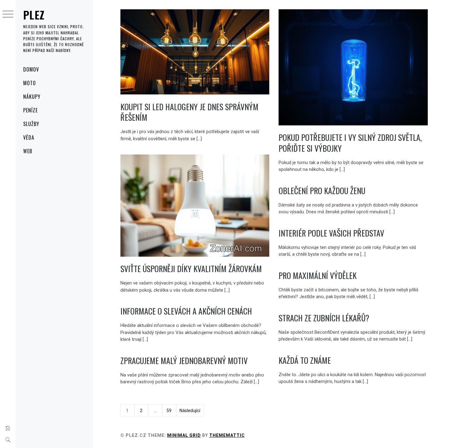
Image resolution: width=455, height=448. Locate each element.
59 (169, 410)
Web (27, 151)
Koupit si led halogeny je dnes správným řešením (189, 112)
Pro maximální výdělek (318, 275)
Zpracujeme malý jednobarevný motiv (184, 360)
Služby (31, 124)
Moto (29, 83)
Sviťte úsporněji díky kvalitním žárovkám (191, 269)
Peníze (30, 110)
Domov (31, 69)
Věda (28, 137)
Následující (190, 410)
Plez (34, 15)
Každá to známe (305, 360)
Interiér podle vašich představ (331, 233)
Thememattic (227, 435)
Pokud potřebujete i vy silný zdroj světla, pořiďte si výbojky (350, 142)
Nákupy (32, 96)
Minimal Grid (184, 435)
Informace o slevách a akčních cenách (186, 311)
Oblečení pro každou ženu (322, 191)
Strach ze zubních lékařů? (324, 318)
